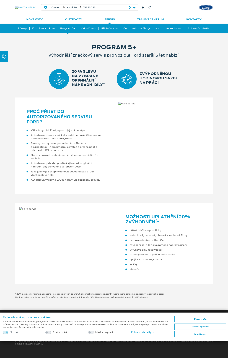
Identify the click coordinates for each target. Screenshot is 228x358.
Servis (110, 19)
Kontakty (194, 19)
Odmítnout (200, 334)
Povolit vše (200, 319)
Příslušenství (109, 28)
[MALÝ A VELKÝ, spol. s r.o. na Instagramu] (151, 7)
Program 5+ (67, 28)
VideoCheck (88, 28)
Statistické (60, 332)
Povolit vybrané (200, 326)
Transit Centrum (150, 19)
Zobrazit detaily (141, 332)
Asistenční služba (199, 28)
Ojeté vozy (73, 19)
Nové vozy (34, 19)
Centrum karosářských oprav (141, 28)
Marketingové (104, 332)
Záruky (22, 28)
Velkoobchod (174, 28)
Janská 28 (74, 7)
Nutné (14, 332)
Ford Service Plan (43, 28)
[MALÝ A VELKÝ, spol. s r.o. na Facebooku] (144, 7)
